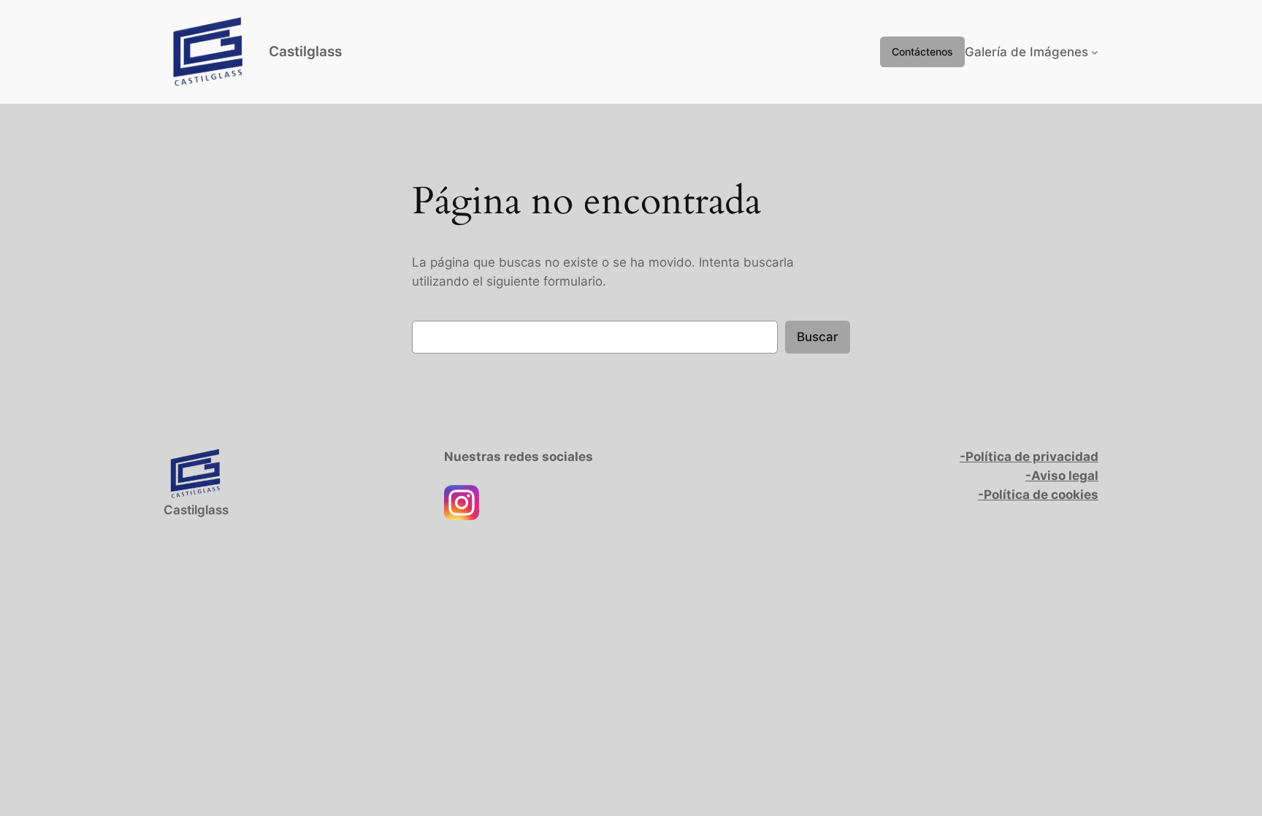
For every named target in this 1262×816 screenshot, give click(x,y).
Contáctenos (922, 51)
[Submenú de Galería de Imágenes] (1094, 52)
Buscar (817, 336)
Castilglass (305, 51)
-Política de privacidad (1029, 456)
